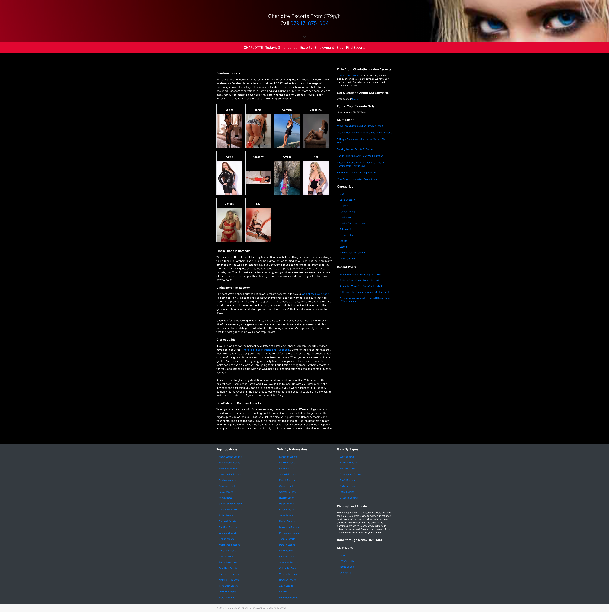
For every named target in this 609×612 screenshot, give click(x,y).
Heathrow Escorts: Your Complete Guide (360, 274)
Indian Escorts (286, 556)
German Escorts (287, 492)
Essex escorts (226, 492)
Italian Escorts (286, 468)
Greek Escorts (286, 509)
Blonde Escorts (347, 468)
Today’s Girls (275, 47)
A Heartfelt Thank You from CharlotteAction (362, 286)
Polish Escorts (286, 503)
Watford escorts (227, 556)
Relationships (346, 229)
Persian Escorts (287, 544)
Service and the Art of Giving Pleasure (356, 172)
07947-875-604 (309, 23)
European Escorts (288, 456)
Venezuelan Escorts (289, 574)
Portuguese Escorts (289, 533)
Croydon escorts (227, 486)
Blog (340, 47)
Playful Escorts (347, 480)
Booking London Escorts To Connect (356, 149)
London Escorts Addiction (353, 223)
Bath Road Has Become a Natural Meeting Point (364, 292)
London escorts (348, 217)
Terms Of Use (347, 566)
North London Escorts (230, 456)
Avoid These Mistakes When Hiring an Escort (360, 125)
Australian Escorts (288, 562)
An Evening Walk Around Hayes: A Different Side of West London (365, 300)
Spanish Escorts (287, 474)
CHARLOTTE (253, 47)
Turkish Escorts (287, 538)
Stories (343, 246)
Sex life (343, 240)
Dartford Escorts (227, 521)
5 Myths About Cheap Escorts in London (360, 280)
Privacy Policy (347, 561)
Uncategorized (347, 258)
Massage (284, 591)
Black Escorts (286, 550)
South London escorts (230, 503)
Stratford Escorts (228, 527)
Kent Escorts (225, 497)
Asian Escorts (286, 585)
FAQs (355, 99)
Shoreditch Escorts (229, 574)
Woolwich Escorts (228, 533)
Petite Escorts (347, 492)
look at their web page (315, 293)
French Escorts (287, 480)
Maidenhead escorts (229, 544)
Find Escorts (356, 47)
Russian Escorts (287, 497)
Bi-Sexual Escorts (349, 497)
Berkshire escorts (228, 562)
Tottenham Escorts (228, 585)
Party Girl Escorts (348, 486)
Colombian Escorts (288, 568)
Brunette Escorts (348, 462)
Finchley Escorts (227, 591)
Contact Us (345, 572)
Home (343, 555)
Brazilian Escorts (287, 580)
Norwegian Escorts (289, 527)
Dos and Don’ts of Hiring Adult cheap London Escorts (364, 132)
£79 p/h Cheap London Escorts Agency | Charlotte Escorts (255, 608)
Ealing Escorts (226, 515)
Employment (324, 47)
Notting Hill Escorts (229, 580)
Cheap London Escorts (348, 75)
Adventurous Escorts (350, 474)
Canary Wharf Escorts (230, 509)
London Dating (347, 211)
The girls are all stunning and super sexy (265, 349)
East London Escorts (229, 462)
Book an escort (347, 199)
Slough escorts (226, 538)
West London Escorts (230, 474)
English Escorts (287, 462)
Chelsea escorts (227, 480)
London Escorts (300, 47)
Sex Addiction (347, 235)
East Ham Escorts (228, 568)
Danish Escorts (287, 521)
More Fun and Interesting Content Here (357, 179)
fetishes (344, 205)
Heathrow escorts (228, 468)
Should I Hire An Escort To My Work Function (360, 155)
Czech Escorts (286, 486)
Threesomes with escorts (352, 252)
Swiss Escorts (286, 515)
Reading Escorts (227, 550)
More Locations (227, 597)
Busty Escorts (347, 456)
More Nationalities (288, 597)
